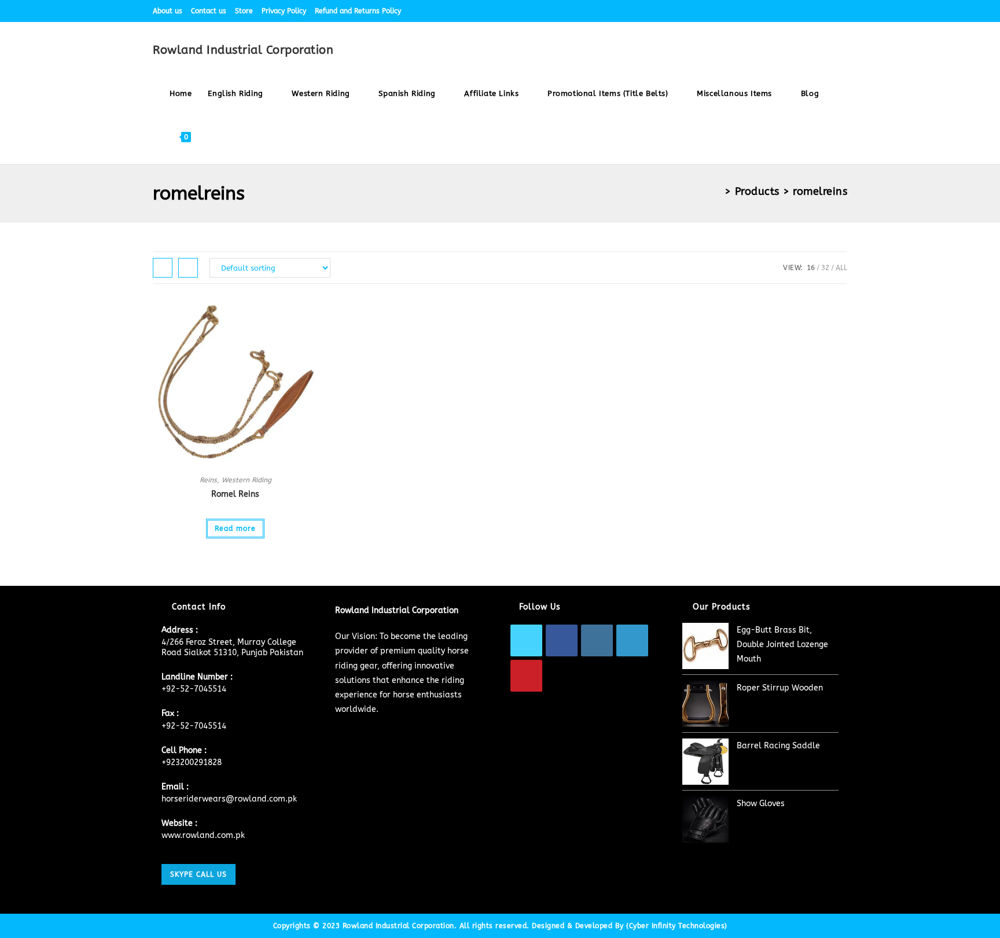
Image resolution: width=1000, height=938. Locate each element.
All (841, 268)
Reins (208, 480)
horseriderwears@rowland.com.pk (229, 799)
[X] (526, 640)
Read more (235, 529)
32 (825, 268)
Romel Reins (235, 494)
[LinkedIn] (632, 640)
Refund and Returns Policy (358, 11)
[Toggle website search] (210, 136)
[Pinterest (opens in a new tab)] (790, 11)
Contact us (208, 11)
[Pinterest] (526, 676)
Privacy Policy (284, 11)
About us (167, 11)
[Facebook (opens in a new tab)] (777, 11)
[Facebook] (562, 640)
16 (811, 268)
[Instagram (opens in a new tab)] (804, 11)
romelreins (820, 191)
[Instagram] (597, 640)
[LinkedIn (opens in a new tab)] (817, 11)
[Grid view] (162, 268)
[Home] (717, 191)
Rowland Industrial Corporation (243, 50)
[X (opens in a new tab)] (764, 11)
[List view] (188, 268)
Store (244, 11)
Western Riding (246, 480)
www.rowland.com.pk (203, 835)
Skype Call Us (198, 874)
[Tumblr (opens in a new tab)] (830, 11)
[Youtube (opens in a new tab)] (842, 11)
